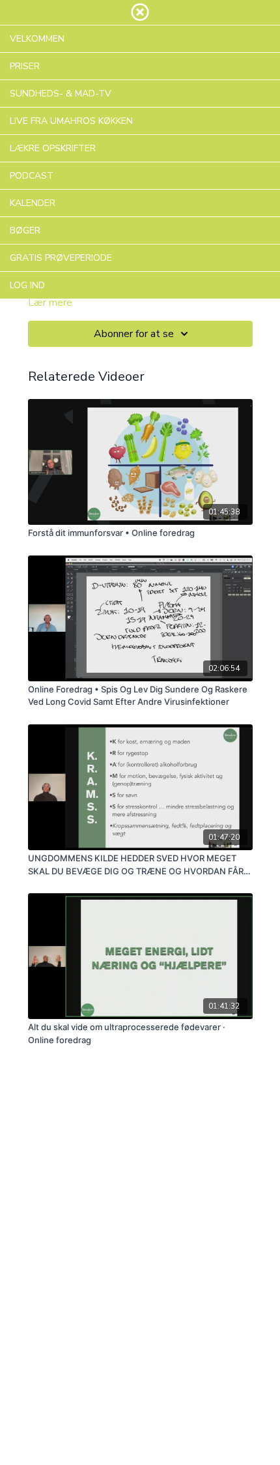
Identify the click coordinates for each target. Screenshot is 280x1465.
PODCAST (31, 176)
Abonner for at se (134, 334)
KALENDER (32, 203)
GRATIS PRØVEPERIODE (61, 258)
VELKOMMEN (37, 39)
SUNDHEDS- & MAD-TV (60, 93)
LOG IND (27, 285)
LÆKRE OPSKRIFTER (53, 148)
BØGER (25, 230)
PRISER (25, 66)
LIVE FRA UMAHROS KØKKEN (71, 121)
